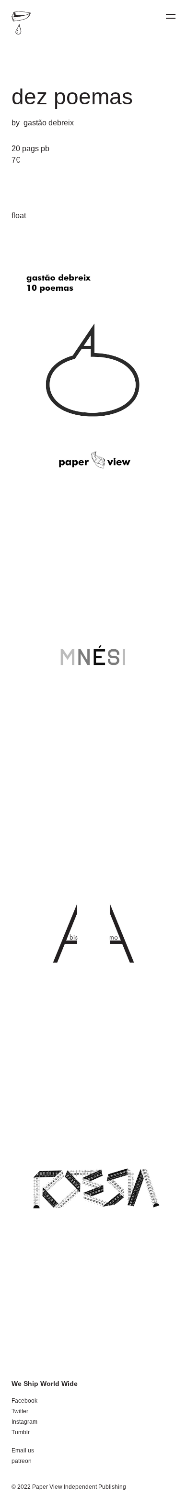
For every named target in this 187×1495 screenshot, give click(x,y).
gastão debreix (48, 123)
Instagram (24, 1421)
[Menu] (170, 16)
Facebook (24, 1400)
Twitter (20, 1411)
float (19, 215)
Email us (23, 1450)
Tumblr (21, 1432)
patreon (22, 1461)
